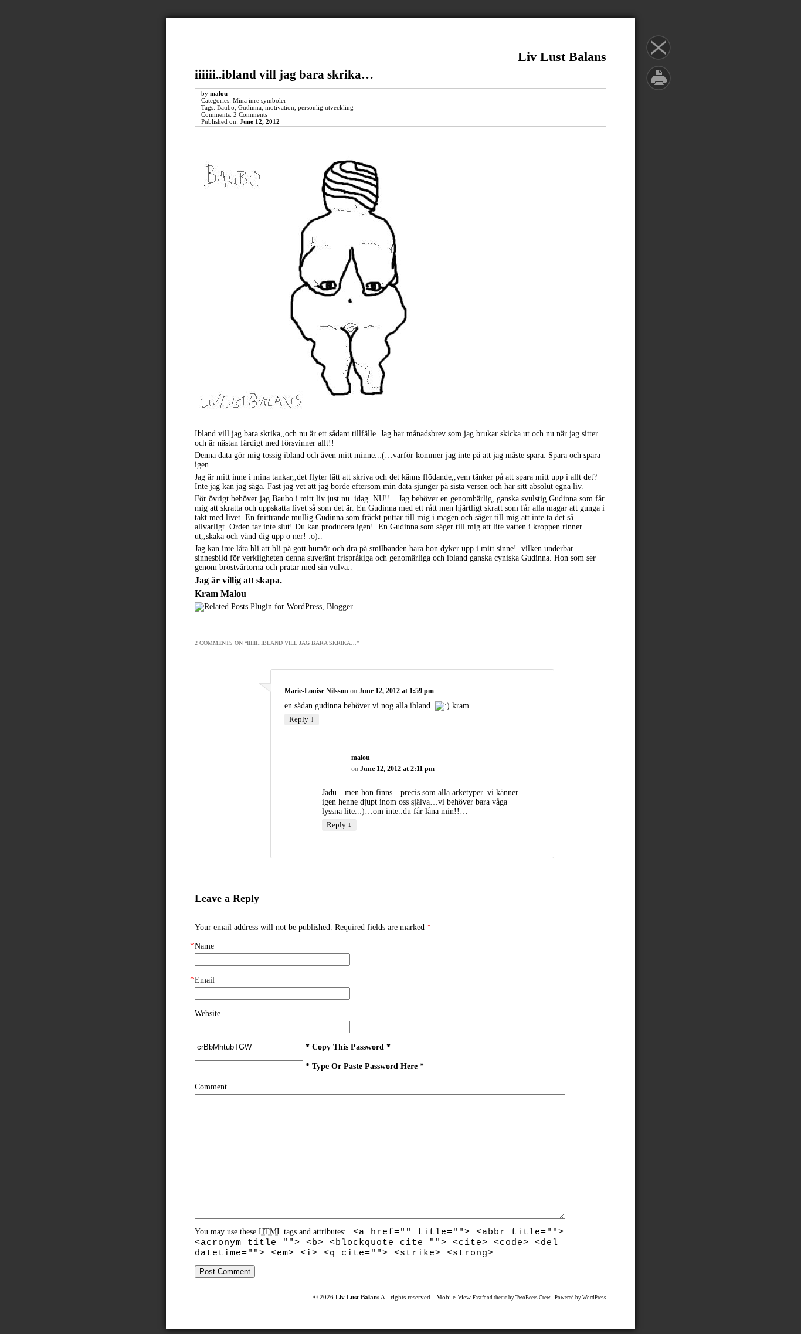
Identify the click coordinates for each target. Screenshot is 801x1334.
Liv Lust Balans (562, 56)
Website (207, 1013)
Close (658, 47)
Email (205, 980)
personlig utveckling (326, 107)
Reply (301, 719)
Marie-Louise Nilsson (316, 691)
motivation (279, 107)
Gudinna (250, 107)
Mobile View (453, 1297)
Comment (211, 1086)
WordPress (594, 1298)
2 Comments (250, 114)
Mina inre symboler (259, 100)
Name (204, 946)
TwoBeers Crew (533, 1298)
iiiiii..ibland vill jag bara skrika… (284, 74)
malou (219, 93)
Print (658, 78)
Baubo (226, 107)
